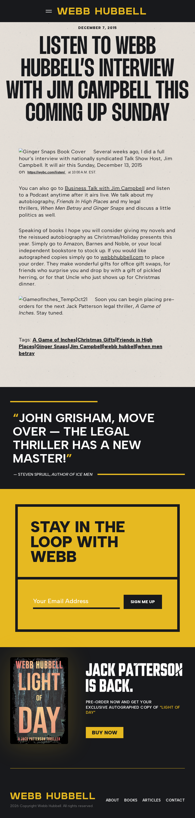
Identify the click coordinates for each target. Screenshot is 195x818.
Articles (151, 800)
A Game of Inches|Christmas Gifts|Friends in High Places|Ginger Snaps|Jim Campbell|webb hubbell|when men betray (90, 346)
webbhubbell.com (122, 257)
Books (130, 800)
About (112, 800)
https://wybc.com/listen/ (46, 172)
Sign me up (143, 601)
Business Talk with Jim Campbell (104, 188)
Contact (175, 800)
